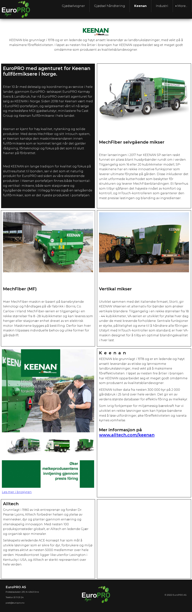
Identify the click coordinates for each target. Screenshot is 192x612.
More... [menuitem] (182, 6)
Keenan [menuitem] (140, 6)
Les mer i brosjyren (17, 492)
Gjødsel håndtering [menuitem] (109, 6)
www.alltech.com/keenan (126, 434)
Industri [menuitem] (162, 6)
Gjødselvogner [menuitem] (73, 6)
